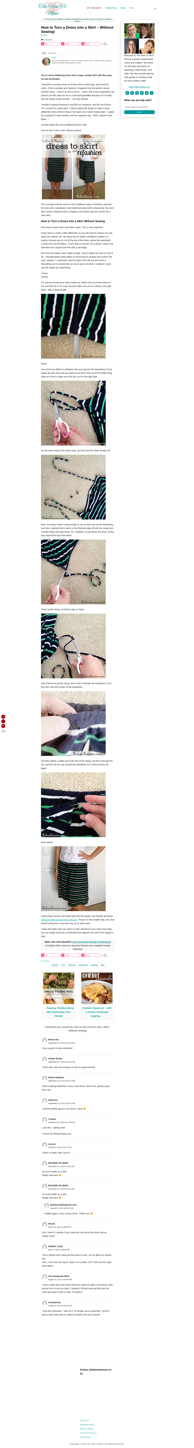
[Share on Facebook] (3, 721)
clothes (54, 965)
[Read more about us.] (139, 38)
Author (44, 53)
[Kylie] (46, 65)
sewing (94, 965)
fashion (71, 965)
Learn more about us (139, 87)
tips (102, 965)
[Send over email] (3, 726)
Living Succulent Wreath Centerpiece (91, 942)
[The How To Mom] (52, 8)
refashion (83, 965)
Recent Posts (52, 53)
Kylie (45, 35)
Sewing (46, 961)
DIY (42, 961)
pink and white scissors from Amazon (59, 919)
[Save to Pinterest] (3, 717)
